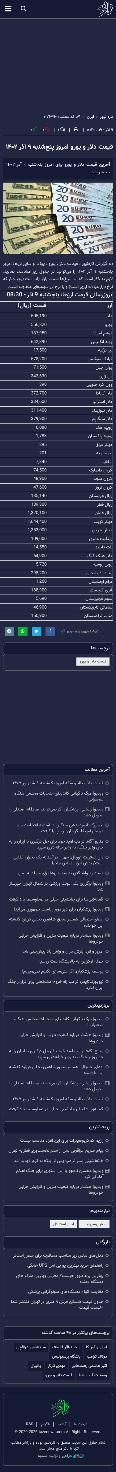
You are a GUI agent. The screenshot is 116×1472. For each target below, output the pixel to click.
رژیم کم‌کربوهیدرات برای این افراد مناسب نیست (61, 1140)
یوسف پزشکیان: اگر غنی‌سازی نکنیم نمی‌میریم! (62, 971)
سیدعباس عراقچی (31, 1347)
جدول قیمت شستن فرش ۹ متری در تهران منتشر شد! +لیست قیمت (57, 1304)
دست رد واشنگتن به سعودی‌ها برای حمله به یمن (60, 873)
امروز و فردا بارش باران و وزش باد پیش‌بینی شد (63, 951)
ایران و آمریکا (96, 1347)
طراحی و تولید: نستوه (55, 1456)
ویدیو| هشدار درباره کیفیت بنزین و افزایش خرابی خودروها (61, 938)
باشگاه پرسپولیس (66, 1356)
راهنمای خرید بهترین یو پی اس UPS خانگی (65, 1265)
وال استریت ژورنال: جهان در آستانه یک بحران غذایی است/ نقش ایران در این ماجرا (58, 860)
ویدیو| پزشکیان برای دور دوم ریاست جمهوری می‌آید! (58, 909)
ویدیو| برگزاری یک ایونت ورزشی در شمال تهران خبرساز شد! (56, 886)
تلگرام (45, 1424)
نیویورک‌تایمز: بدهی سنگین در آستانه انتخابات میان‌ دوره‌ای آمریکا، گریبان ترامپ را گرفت (59, 828)
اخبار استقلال (63, 1224)
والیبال (36, 1366)
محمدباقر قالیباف (65, 1347)
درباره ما (80, 1424)
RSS (29, 1424)
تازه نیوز (58, 9)
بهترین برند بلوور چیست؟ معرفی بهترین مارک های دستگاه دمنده (59, 1278)
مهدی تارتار (56, 1366)
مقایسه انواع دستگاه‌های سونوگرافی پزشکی (65, 1291)
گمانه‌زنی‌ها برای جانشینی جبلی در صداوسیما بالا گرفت (56, 899)
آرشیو (62, 1424)
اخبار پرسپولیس (94, 1224)
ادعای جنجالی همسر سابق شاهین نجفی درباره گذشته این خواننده (56, 922)
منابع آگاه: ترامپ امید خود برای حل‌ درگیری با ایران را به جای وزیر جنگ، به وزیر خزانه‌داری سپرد (56, 844)
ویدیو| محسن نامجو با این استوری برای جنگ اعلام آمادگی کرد (59, 1173)
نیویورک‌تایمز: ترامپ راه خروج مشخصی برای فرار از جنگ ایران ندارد (55, 984)
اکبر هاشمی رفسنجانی (89, 1366)
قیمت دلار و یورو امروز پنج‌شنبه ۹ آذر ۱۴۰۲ (59, 147)
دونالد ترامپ (97, 1356)
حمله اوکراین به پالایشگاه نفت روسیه (70, 961)
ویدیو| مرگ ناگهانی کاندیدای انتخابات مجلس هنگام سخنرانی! (58, 796)
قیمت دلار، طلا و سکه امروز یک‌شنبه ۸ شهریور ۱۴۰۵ (58, 783)
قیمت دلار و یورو (92, 661)
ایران (90, 117)
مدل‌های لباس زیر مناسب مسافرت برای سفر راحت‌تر (58, 1255)
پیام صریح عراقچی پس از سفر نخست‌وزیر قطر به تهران (55, 1150)
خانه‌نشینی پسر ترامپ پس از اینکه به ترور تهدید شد (58, 1160)
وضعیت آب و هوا (93, 1375)
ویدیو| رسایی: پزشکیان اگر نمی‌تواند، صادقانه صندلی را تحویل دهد (56, 812)
